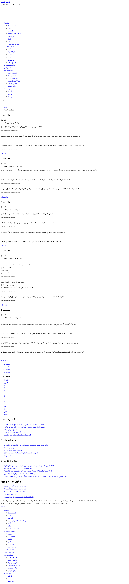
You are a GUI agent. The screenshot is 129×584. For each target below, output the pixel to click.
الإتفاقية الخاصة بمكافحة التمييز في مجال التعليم (19, 497)
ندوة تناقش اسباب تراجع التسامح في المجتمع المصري (20, 473)
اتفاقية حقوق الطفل (10, 494)
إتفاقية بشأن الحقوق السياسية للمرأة (15, 491)
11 (5, 409)
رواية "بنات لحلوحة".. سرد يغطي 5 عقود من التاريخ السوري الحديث (24, 424)
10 (5, 406)
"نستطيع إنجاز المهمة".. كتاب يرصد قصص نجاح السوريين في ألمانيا (24, 427)
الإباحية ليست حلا (9, 448)
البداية (6, 380)
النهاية (6, 414)
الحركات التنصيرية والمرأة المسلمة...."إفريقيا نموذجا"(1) (21, 453)
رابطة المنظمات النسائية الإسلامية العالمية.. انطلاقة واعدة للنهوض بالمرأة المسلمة (28, 471)
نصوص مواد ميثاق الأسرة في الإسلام (15, 486)
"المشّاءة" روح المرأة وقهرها (12, 429)
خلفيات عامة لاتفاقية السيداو (13, 450)
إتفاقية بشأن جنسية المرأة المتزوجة (15, 489)
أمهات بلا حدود (5, 2)
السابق (6, 383)
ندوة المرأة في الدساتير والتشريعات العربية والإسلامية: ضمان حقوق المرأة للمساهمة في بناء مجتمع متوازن (35, 476)
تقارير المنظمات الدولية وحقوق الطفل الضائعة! (18, 468)
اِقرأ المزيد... (4, 153)
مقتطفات (7, 364)
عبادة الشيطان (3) (9, 455)
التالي (6, 411)
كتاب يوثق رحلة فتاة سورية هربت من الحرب (17, 435)
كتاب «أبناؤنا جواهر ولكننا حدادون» (15, 432)
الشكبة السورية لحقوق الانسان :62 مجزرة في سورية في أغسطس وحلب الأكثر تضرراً (29, 466)
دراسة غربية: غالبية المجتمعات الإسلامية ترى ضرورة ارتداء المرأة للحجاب (26, 445)
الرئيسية (6, 107)
